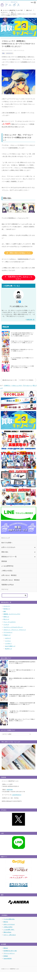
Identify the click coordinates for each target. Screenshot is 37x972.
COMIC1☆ (7, 385)
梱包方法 (5, 921)
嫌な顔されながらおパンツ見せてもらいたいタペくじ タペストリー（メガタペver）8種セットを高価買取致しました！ (10, 380)
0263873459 (10, 789)
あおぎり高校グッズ (10, 646)
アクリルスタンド (7, 632)
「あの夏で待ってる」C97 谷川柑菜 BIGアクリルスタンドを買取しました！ (22, 712)
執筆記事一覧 (30, 319)
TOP (13, 10)
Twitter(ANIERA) (7, 958)
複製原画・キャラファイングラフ (11, 614)
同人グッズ (6, 619)
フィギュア (6, 624)
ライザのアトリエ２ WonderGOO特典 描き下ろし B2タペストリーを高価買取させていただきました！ (27, 380)
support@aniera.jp (16, 794)
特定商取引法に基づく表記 (10, 950)
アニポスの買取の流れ (9, 919)
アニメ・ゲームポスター (9, 622)
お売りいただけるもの (9, 924)
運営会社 (5, 948)
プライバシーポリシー (9, 953)
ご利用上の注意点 (7, 927)
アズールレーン (27, 385)
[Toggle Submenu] (35, 547)
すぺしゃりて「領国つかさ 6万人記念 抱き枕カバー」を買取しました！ (22, 671)
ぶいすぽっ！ (8, 643)
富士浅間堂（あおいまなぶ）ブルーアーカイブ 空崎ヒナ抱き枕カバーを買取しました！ (22, 720)
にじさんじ (8, 640)
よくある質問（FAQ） (9, 929)
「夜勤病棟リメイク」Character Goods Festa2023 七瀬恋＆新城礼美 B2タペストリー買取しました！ (22, 703)
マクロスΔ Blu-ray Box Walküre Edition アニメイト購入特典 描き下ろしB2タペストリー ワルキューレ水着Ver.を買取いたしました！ (22, 334)
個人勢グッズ (8, 648)
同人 (3, 53)
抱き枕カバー (6, 608)
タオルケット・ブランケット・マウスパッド (14, 629)
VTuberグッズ (6, 635)
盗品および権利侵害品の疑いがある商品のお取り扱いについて (22, 679)
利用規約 (5, 956)
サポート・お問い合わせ (9, 934)
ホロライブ (8, 638)
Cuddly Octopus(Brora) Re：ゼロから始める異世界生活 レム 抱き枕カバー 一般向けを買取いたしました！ (22, 695)
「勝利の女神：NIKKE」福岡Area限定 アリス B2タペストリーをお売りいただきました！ (22, 687)
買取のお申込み (7, 932)
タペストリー (9, 53)
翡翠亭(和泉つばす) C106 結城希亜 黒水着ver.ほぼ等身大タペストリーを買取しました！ (22, 662)
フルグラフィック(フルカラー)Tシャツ (13, 627)
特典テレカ (6, 616)
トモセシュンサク (16, 385)
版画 (4, 611)
